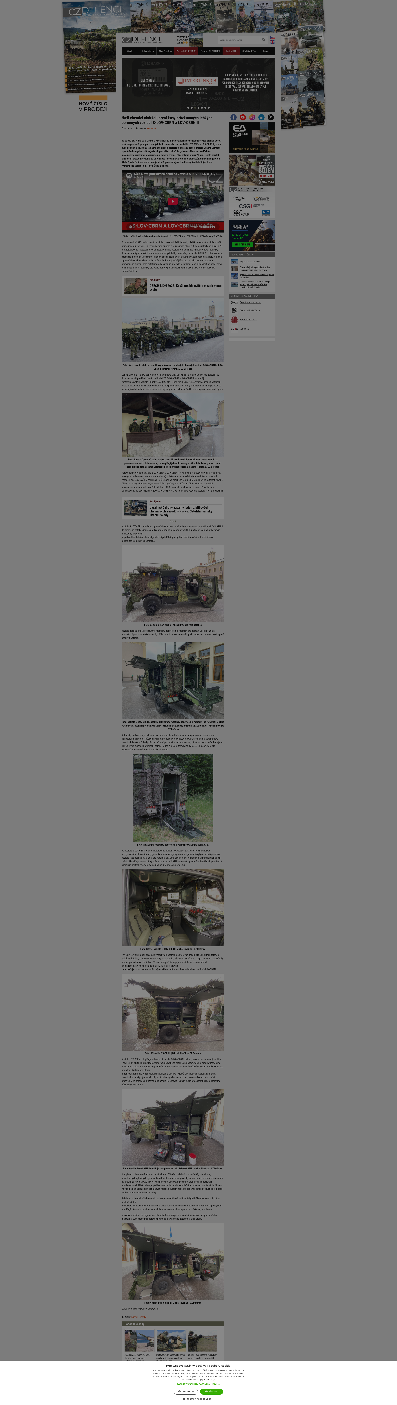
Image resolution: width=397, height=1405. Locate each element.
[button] (198, 1384)
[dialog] (198, 1383)
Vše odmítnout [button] (186, 1391)
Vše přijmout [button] (212, 1391)
